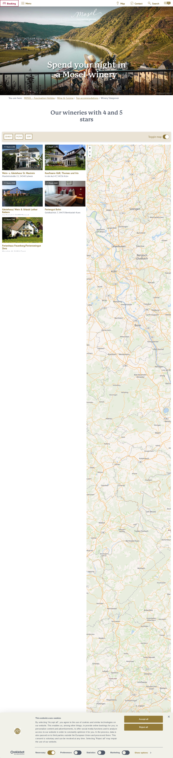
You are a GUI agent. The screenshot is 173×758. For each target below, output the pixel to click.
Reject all (143, 727)
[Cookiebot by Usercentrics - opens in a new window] (17, 753)
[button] (9, 3)
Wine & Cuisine (65, 98)
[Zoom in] (90, 148)
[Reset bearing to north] (90, 156)
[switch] (77, 752)
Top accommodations (87, 98)
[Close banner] (169, 717)
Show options (141, 753)
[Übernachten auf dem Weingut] (167, 3)
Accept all (143, 719)
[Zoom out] (90, 152)
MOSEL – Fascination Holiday (39, 98)
